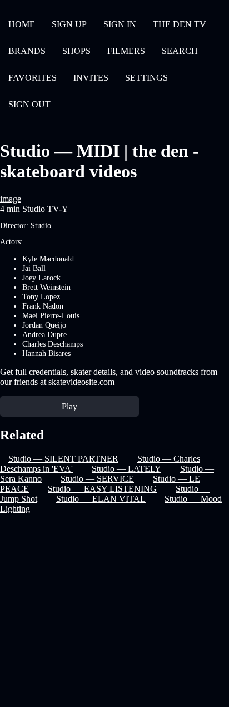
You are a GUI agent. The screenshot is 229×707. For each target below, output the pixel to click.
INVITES (90, 77)
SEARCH (180, 51)
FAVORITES (32, 77)
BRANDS (27, 51)
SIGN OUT (29, 104)
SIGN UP (69, 24)
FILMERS (126, 51)
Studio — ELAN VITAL (101, 498)
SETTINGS (146, 77)
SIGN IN (119, 24)
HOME (21, 24)
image (10, 199)
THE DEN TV (179, 24)
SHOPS (76, 51)
